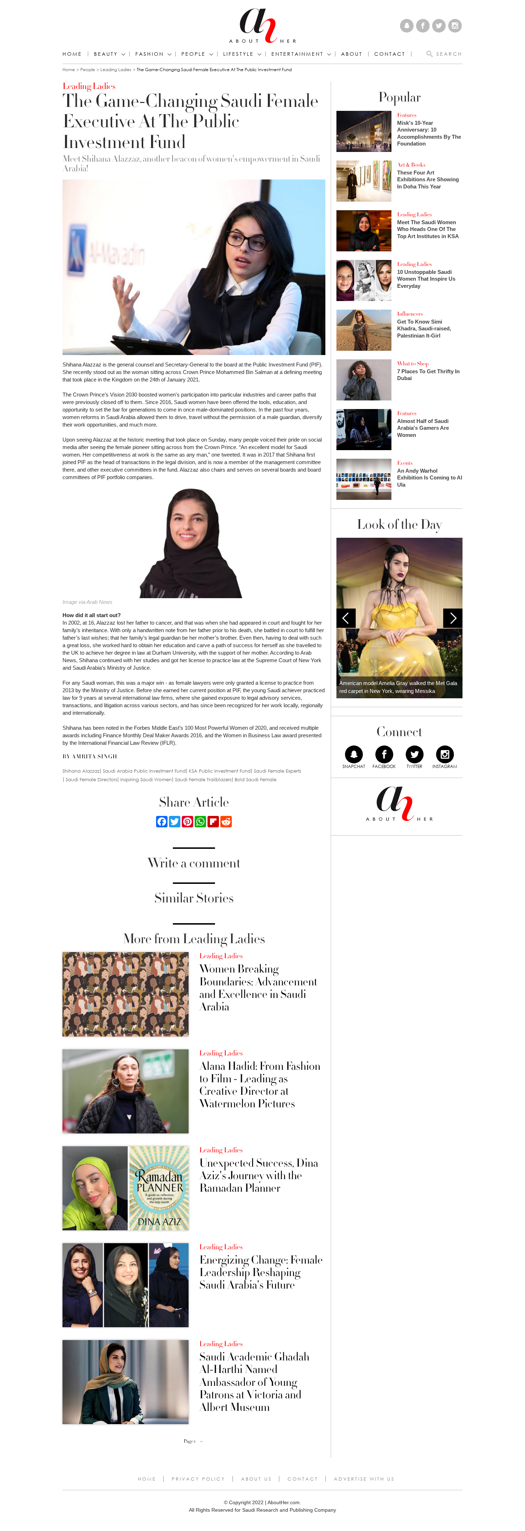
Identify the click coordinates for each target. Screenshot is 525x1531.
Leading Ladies (115, 69)
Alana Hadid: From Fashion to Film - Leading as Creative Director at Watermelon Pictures (259, 1085)
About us (256, 1479)
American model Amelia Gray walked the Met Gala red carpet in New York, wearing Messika (398, 687)
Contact (303, 1479)
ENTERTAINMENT (297, 53)
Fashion (149, 53)
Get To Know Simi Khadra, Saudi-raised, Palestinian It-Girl (424, 329)
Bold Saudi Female (255, 779)
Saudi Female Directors (91, 779)
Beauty (106, 53)
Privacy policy (198, 1479)
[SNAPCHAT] (354, 754)
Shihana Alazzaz (81, 771)
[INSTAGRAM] (445, 754)
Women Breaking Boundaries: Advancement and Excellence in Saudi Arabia (258, 988)
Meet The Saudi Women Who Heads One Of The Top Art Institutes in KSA (428, 229)
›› (201, 1441)
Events (404, 463)
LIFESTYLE (238, 53)
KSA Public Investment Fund (220, 771)
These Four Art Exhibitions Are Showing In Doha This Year (428, 179)
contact (389, 53)
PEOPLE (193, 53)
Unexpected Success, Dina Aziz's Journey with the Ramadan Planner (258, 1176)
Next (452, 618)
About (351, 53)
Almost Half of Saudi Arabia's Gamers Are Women (423, 428)
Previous (346, 618)
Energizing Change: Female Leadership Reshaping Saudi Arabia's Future (261, 1273)
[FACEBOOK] (384, 754)
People (87, 69)
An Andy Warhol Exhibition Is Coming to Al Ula (429, 478)
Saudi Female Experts (277, 771)
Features (406, 115)
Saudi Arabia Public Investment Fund (144, 771)
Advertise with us (364, 1479)
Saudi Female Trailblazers (203, 779)
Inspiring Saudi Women (146, 779)
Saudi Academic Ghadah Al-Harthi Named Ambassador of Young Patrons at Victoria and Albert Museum (254, 1382)
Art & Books (411, 164)
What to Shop (413, 363)
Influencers (410, 313)
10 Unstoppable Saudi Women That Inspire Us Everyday (426, 279)
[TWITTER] (415, 754)
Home (72, 53)
